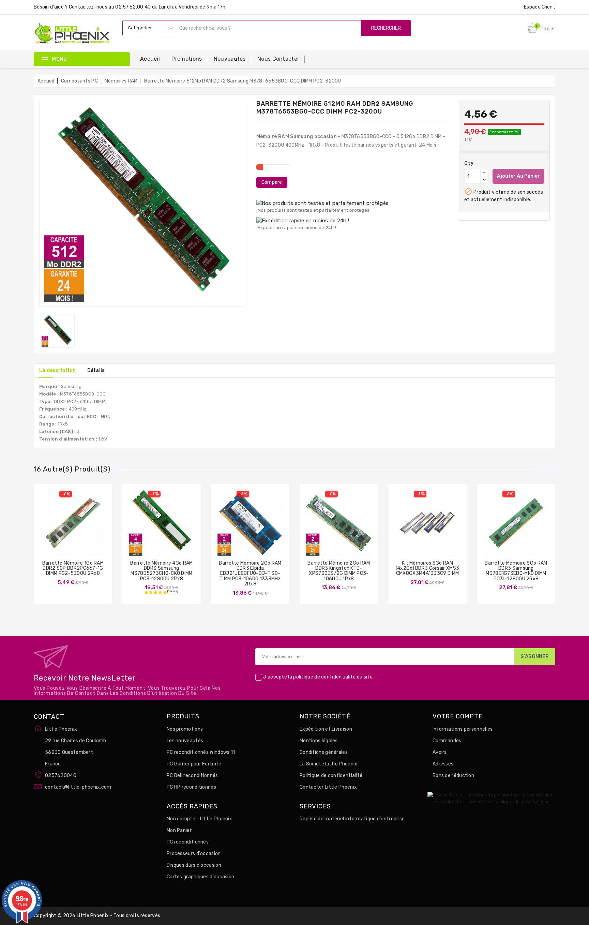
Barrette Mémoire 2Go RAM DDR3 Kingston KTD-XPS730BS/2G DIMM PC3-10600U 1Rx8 (338, 571)
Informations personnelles (463, 729)
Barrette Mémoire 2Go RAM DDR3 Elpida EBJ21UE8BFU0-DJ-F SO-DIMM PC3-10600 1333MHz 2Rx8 (250, 573)
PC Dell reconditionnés (192, 775)
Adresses (443, 764)
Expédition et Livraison (326, 729)
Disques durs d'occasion (194, 865)
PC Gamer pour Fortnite (194, 764)
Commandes (447, 741)
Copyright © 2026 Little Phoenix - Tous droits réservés (97, 916)
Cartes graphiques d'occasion (200, 877)
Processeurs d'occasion (194, 853)
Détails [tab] (96, 370)
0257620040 (60, 775)
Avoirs (440, 752)
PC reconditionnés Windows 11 (201, 752)
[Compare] (66, 528)
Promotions (186, 59)
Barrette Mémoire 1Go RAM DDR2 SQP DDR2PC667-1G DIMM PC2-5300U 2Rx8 (73, 568)
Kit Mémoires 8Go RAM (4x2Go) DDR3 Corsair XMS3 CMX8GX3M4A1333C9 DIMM (427, 568)
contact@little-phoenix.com (78, 787)
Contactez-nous (88, 7)
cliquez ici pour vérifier (524, 801)
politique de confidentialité (324, 677)
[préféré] (93, 528)
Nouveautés (230, 59)
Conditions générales (324, 752)
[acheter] (230, 528)
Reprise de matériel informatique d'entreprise (352, 819)
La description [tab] (57, 370)
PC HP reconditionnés (191, 787)
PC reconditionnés (188, 842)
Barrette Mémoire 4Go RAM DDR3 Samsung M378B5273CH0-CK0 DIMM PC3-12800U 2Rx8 (161, 571)
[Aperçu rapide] (80, 528)
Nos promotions (185, 729)
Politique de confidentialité (331, 775)
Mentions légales (319, 741)
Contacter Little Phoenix (328, 787)
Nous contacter (278, 59)
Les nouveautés (185, 741)
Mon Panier (179, 830)
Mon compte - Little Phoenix (199, 819)
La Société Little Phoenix (329, 764)
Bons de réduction (453, 775)
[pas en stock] (53, 528)
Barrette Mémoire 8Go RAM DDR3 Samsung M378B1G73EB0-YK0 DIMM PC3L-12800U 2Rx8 (516, 571)
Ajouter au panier (518, 176)
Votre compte (458, 716)
